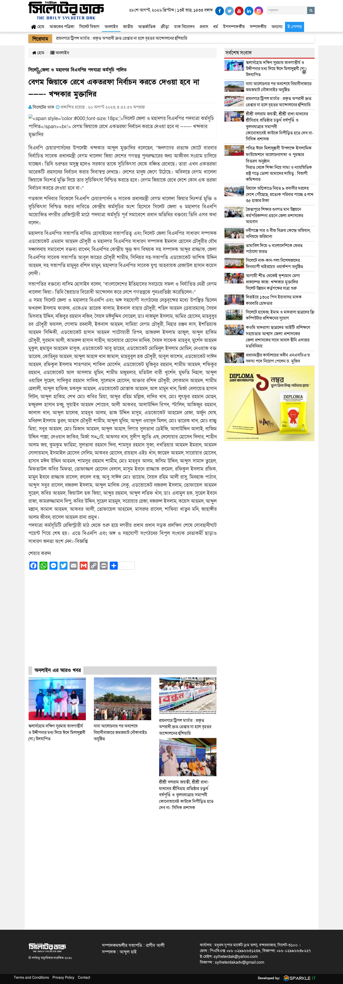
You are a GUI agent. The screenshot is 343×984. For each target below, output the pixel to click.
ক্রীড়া (165, 27)
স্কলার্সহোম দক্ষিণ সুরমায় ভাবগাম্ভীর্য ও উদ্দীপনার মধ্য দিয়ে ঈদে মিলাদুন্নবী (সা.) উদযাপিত (56, 732)
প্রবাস (204, 27)
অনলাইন (111, 27)
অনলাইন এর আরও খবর (58, 670)
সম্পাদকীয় (258, 27)
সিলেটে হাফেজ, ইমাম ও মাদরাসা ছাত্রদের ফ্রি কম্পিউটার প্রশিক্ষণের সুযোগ (280, 315)
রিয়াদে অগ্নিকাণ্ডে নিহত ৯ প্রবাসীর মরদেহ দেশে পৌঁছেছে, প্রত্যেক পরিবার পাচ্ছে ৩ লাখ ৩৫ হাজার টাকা (279, 194)
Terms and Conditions (31, 977)
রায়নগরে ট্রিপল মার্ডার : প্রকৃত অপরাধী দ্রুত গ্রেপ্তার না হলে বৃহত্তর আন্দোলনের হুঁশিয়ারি (185, 727)
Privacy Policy (63, 977)
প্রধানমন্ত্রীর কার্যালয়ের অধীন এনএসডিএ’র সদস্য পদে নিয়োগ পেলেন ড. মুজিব (278, 358)
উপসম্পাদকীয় (234, 27)
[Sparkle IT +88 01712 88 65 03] (298, 978)
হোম (40, 27)
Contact (84, 977)
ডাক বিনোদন (184, 27)
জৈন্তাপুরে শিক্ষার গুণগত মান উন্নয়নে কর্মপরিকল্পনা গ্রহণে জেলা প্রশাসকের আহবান (274, 216)
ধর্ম (215, 27)
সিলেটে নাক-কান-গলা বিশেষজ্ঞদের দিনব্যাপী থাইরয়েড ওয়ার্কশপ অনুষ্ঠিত (274, 263)
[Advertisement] (122, 622)
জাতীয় (128, 27)
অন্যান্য (276, 27)
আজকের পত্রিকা (61, 27)
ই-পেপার (295, 27)
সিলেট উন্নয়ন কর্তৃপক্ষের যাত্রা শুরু (273, 282)
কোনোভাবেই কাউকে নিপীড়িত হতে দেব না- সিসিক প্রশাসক (186, 795)
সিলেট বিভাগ (89, 27)
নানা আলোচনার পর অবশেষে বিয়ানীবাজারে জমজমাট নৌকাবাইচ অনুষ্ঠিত (120, 732)
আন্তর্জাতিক (147, 27)
